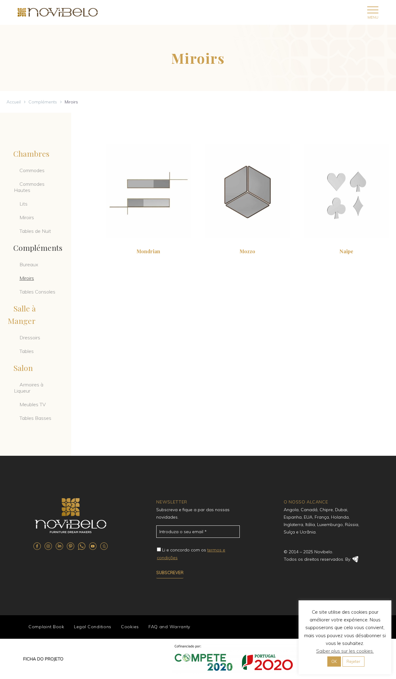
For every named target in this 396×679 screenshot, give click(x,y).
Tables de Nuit (35, 231)
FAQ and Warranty (169, 626)
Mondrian (148, 251)
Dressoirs (29, 337)
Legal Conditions (92, 626)
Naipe (346, 251)
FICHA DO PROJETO (43, 659)
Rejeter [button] (353, 661)
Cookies (130, 626)
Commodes (32, 170)
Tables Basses (35, 418)
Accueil (13, 102)
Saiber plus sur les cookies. (345, 651)
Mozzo (247, 251)
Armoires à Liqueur (28, 387)
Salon (23, 368)
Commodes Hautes (29, 187)
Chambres (31, 153)
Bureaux (28, 264)
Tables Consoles (37, 292)
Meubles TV (32, 404)
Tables (26, 351)
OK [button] (334, 661)
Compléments (42, 102)
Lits (23, 204)
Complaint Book (46, 626)
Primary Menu (372, 10)
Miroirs (26, 217)
